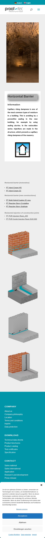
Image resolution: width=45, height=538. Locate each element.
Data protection (26, 534)
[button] (41, 485)
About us (8, 411)
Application (9, 472)
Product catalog (11, 446)
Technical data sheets (14, 440)
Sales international (13, 469)
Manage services (21, 509)
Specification (10, 452)
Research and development (16, 475)
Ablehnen (22, 522)
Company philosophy (14, 414)
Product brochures (12, 443)
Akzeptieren (22, 516)
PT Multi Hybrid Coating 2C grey (18, 200)
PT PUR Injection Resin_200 (17, 216)
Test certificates (11, 449)
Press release (10, 478)
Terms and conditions (14, 421)
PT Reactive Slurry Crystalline (17, 203)
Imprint (34, 534)
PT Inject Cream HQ (14, 188)
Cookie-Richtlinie (14, 534)
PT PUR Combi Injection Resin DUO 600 (21, 219)
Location (8, 417)
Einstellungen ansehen (22, 529)
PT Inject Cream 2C (13, 191)
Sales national (11, 465)
